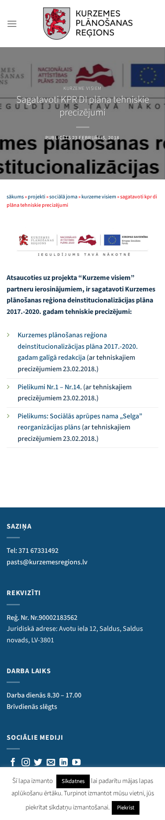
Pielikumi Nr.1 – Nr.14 (49, 387)
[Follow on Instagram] (26, 763)
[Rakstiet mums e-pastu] (51, 763)
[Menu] (12, 23)
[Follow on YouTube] (76, 763)
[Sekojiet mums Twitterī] (38, 763)
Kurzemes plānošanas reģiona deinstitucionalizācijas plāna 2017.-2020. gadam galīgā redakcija (78, 346)
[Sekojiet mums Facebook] (13, 763)
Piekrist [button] (125, 808)
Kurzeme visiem (82, 88)
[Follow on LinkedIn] (63, 763)
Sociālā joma (63, 197)
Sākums (15, 197)
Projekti (36, 197)
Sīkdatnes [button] (73, 781)
